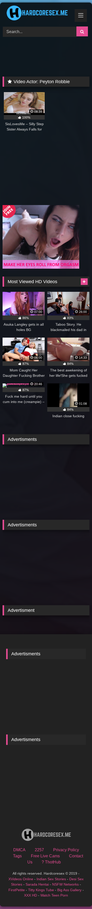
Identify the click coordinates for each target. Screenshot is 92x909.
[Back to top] (76, 894)
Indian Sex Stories (51, 879)
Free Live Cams (45, 856)
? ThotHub (51, 862)
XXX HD (30, 895)
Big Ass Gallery (69, 890)
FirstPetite (16, 890)
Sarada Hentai (37, 884)
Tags (17, 856)
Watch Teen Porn (54, 895)
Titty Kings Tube (41, 890)
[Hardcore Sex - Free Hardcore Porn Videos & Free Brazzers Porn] (38, 13)
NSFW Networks (65, 884)
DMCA (19, 850)
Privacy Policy (66, 850)
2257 (39, 850)
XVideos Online (20, 879)
